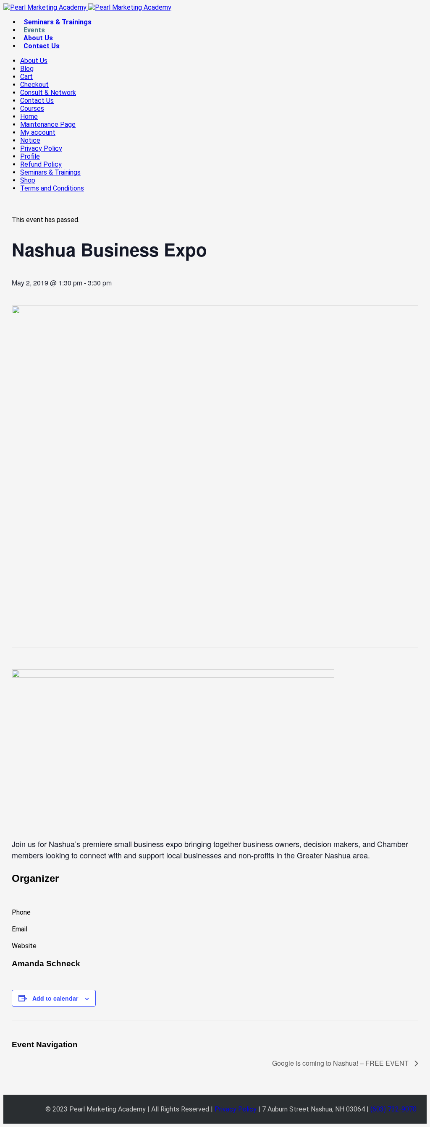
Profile (30, 156)
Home (29, 116)
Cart (26, 77)
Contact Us (42, 46)
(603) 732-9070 (393, 1109)
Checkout (34, 85)
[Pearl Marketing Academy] (87, 7)
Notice (30, 140)
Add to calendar (55, 998)
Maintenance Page (48, 124)
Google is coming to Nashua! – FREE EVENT (341, 1063)
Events (34, 30)
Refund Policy (41, 164)
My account (37, 132)
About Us (38, 38)
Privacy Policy (41, 148)
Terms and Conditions (52, 188)
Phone (21, 912)
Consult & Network (48, 93)
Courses (32, 108)
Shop (27, 180)
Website (24, 946)
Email (19, 929)
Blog (27, 69)
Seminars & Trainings (58, 22)
